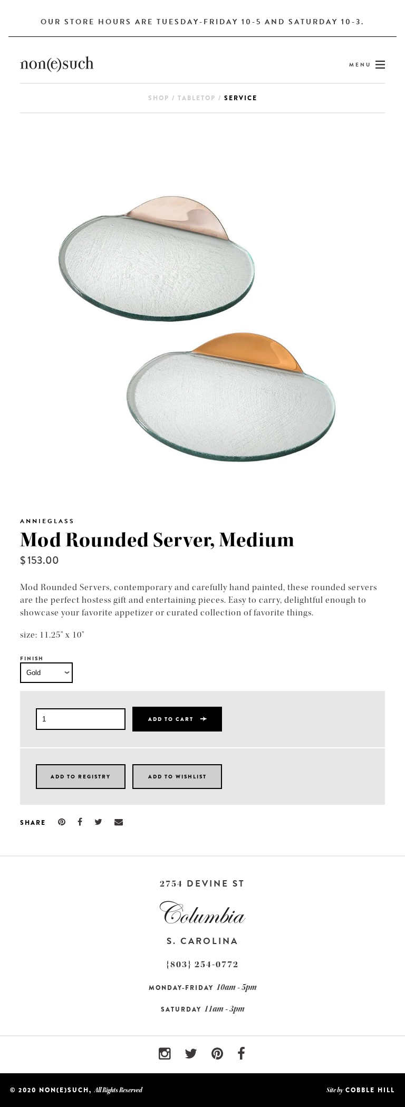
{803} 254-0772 (202, 964)
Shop (158, 98)
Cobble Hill (370, 1090)
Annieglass (47, 521)
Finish (32, 658)
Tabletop (197, 98)
